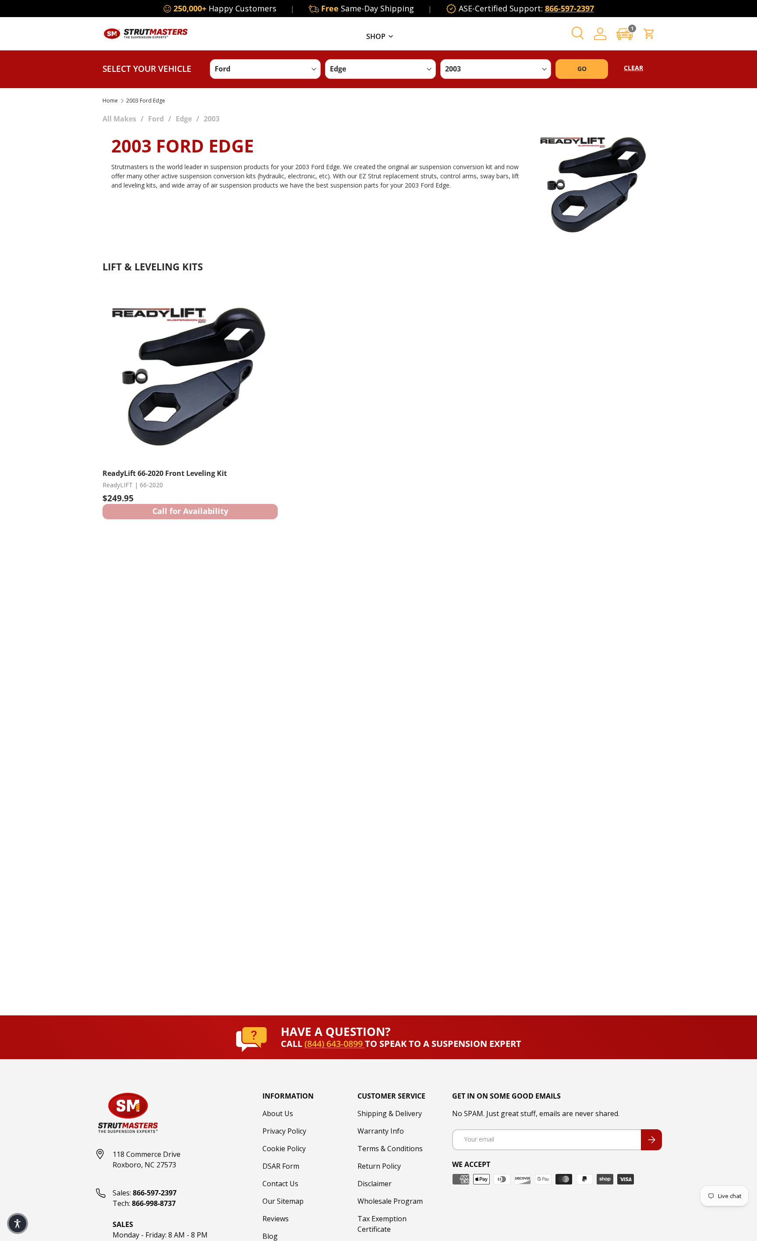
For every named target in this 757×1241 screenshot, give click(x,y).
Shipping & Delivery (389, 1113)
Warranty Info (380, 1131)
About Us (277, 1113)
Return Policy (379, 1166)
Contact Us (280, 1183)
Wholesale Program (390, 1201)
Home (110, 100)
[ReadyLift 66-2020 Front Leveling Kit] (190, 373)
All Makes (119, 119)
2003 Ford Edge (145, 100)
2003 (211, 119)
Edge (184, 119)
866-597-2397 (569, 8)
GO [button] (582, 68)
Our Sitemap (283, 1201)
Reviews (275, 1218)
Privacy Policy (284, 1131)
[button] (624, 34)
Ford (156, 119)
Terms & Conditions (390, 1148)
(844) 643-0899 (334, 1044)
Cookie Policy (284, 1148)
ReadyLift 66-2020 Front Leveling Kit (165, 473)
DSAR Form (280, 1166)
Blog (270, 1236)
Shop (376, 36)
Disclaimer (374, 1183)
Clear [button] (633, 68)
